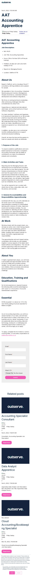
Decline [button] (19, 572)
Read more (6, 442)
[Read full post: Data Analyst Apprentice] (15, 456)
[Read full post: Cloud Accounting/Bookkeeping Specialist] (15, 508)
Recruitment (5, 518)
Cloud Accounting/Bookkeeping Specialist (15, 525)
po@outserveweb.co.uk (9, 335)
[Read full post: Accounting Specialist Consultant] (15, 405)
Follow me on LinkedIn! (23, 32)
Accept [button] (12, 572)
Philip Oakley (6, 33)
